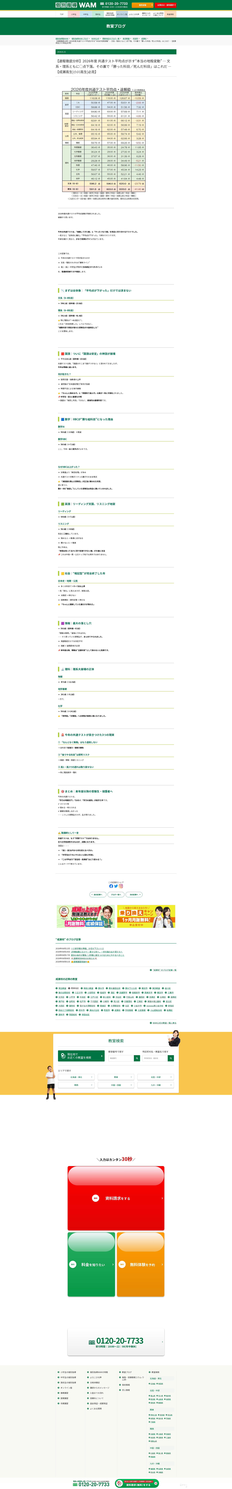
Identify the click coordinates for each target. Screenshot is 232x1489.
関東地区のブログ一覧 (110, 38)
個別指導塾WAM (62, 38)
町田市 (135, 38)
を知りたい (88, 1264)
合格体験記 (95, 1382)
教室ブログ (127, 1372)
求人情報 (126, 1390)
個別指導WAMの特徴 (99, 1372)
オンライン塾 (66, 1388)
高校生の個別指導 (68, 1382)
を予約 (137, 1264)
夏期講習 (64, 1398)
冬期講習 (64, 1403)
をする (112, 1198)
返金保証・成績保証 (98, 1403)
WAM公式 (95, 38)
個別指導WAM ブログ (80, 38)
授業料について (97, 1398)
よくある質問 (96, 1408)
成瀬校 (143, 38)
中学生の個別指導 (68, 1377)
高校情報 (126, 1385)
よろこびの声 (96, 1377)
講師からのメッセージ (99, 1388)
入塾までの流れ (97, 1393)
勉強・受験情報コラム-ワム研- (133, 1378)
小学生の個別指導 (68, 1372)
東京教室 (126, 38)
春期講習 (64, 1393)
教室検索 (155, 1372)
